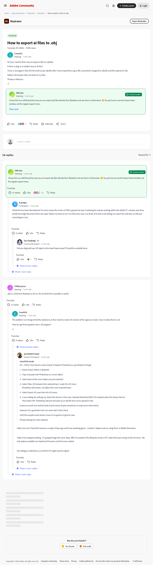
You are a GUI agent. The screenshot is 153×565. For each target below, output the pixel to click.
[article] (76, 181)
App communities (18, 13)
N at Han (23, 202)
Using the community (49, 561)
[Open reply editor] (76, 141)
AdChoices (138, 561)
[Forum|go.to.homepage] (22, 5)
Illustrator (31, 13)
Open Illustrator (139, 21)
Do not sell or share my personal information (112, 561)
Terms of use (64, 561)
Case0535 (18, 53)
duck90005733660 (31, 354)
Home (6, 13)
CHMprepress (20, 286)
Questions (41, 13)
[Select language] (113, 5)
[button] (5, 6)
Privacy (74, 561)
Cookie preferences (86, 561)
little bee (20, 93)
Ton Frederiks (30, 240)
